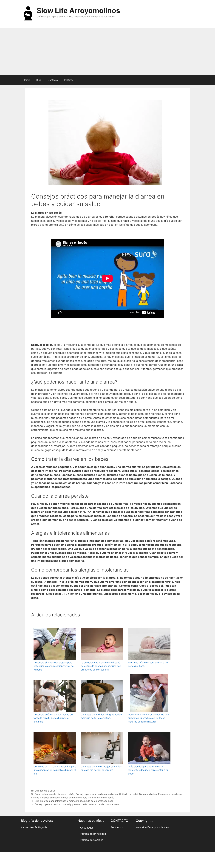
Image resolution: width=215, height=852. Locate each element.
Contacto (53, 79)
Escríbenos (117, 827)
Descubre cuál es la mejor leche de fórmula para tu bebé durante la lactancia (53, 718)
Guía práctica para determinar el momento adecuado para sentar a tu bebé (148, 770)
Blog (38, 79)
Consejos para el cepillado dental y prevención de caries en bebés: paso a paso (77, 804)
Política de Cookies (91, 839)
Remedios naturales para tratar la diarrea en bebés (87, 797)
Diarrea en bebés (148, 794)
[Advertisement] (107, 52)
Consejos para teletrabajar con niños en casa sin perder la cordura (101, 768)
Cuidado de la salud (45, 790)
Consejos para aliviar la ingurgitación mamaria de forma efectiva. (101, 716)
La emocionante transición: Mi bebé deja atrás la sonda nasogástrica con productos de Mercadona (101, 666)
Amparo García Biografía (34, 827)
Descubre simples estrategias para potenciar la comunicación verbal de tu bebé (54, 666)
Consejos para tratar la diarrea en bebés (97, 794)
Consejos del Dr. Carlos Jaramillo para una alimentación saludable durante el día (55, 770)
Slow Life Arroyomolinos (78, 10)
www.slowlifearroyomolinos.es (152, 827)
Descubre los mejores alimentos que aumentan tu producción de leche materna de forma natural (148, 718)
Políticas (69, 79)
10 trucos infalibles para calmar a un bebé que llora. (148, 664)
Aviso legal (86, 827)
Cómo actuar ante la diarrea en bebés (54, 794)
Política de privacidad (93, 833)
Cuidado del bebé (128, 794)
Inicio (27, 79)
